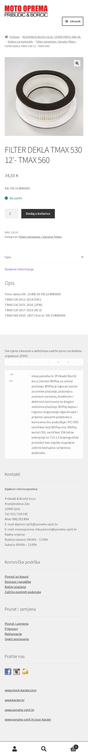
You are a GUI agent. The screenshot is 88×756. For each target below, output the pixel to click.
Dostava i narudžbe (18, 582)
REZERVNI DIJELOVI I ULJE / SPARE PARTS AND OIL (52, 37)
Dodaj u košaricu (38, 213)
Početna (14, 37)
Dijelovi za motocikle (20, 41)
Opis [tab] (8, 257)
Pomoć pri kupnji (16, 576)
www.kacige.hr (15, 700)
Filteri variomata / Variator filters (56, 41)
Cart (68, 745)
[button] (77, 63)
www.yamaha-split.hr (19, 710)
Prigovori (11, 629)
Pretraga (44, 749)
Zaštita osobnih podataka (23, 592)
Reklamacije (13, 634)
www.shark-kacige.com (20, 690)
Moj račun (14, 749)
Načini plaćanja (15, 587)
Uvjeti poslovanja (17, 639)
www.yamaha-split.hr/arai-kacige (28, 719)
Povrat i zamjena (16, 624)
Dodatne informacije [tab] (19, 269)
